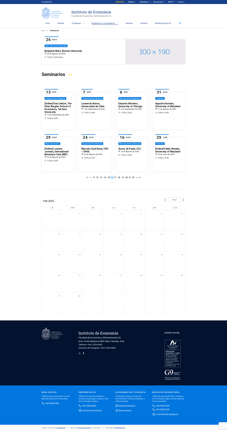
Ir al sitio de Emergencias (92, 410)
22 (133, 177)
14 (105, 177)
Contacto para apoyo (127, 405)
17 (115, 177)
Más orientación (125, 410)
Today (174, 200)
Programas (78, 23)
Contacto (143, 23)
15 (108, 177)
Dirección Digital (84, 428)
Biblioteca (144, 2)
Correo (181, 2)
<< (87, 177)
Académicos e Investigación (105, 23)
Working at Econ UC (163, 23)
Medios (132, 2)
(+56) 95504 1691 (163, 405)
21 (130, 177)
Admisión (119, 2)
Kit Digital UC (119, 428)
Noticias (129, 23)
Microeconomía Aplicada (56, 46)
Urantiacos (60, 428)
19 (123, 177)
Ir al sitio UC (46, 2)
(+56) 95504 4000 (52, 403)
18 (119, 177)
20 (126, 177)
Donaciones (158, 2)
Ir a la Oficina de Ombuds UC (167, 414)
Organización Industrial (55, 98)
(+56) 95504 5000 (89, 405)
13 (101, 177)
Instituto (60, 23)
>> (140, 177)
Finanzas (160, 98)
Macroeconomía (52, 144)
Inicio (47, 23)
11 (94, 177)
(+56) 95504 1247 (163, 409)
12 (97, 177)
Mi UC (170, 2)
